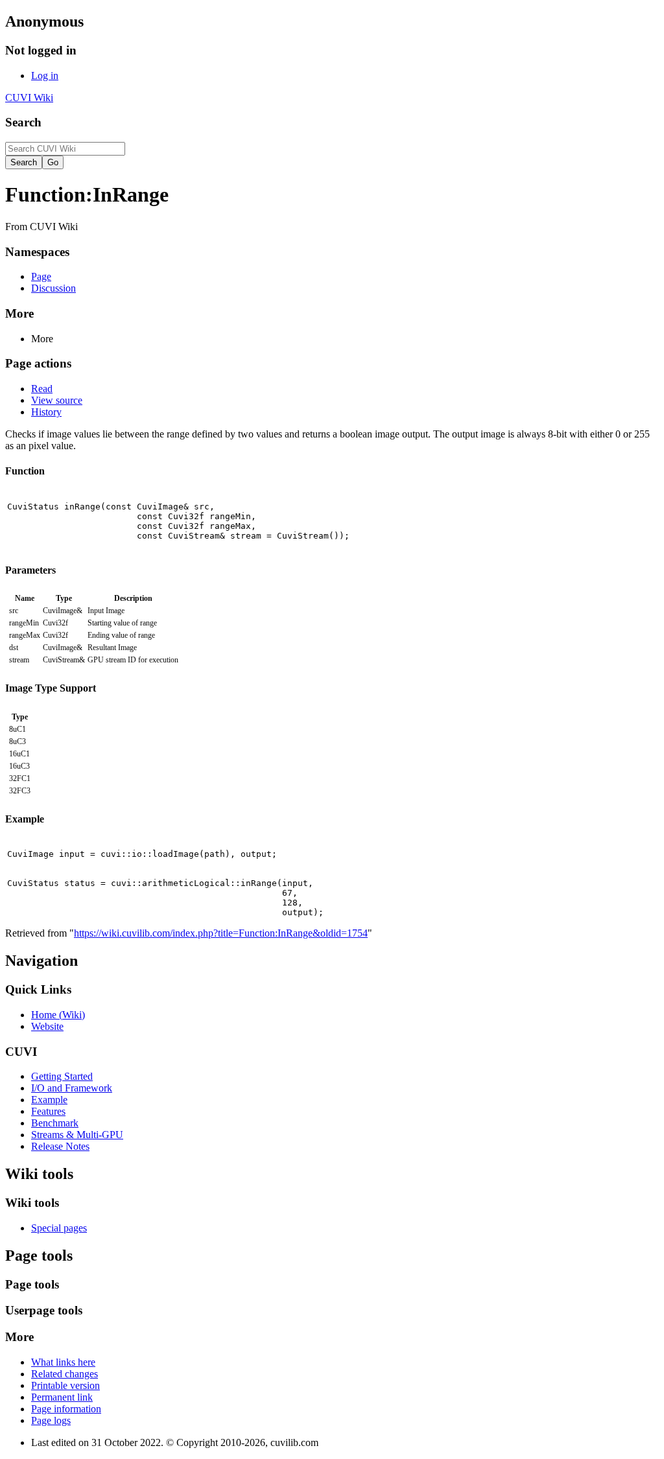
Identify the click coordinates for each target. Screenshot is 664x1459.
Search (23, 122)
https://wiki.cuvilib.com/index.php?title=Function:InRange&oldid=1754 (221, 933)
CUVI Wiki (29, 97)
